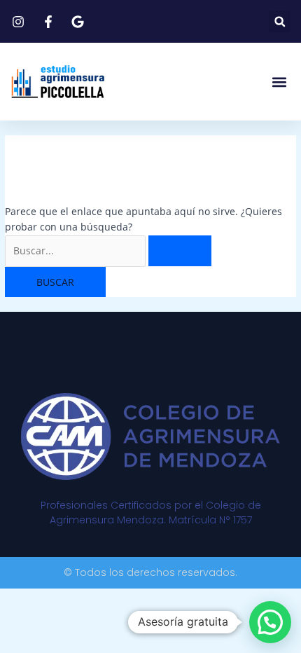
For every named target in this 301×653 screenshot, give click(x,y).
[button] (279, 21)
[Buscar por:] (108, 250)
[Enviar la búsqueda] (179, 250)
